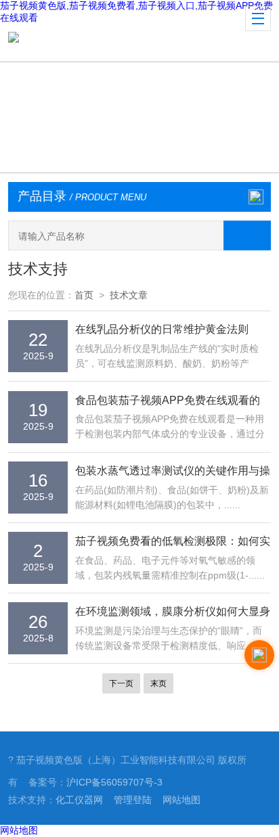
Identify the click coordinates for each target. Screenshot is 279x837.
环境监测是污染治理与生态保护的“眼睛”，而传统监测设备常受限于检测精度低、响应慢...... (168, 639)
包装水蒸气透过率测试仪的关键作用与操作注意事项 (172, 472)
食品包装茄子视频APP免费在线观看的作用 (167, 401)
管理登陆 (133, 799)
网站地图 (181, 799)
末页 (158, 683)
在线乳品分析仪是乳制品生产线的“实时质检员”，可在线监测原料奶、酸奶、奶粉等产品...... (167, 357)
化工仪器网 (79, 799)
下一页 (121, 683)
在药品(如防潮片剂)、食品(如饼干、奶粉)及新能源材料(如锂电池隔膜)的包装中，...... (172, 497)
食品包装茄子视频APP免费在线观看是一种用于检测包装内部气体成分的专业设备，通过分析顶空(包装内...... (170, 427)
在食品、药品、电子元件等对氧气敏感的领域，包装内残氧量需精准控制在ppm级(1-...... (170, 568)
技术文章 (129, 295)
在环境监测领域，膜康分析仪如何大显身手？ (172, 612)
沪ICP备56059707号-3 (114, 782)
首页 (83, 295)
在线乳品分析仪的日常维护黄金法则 (162, 329)
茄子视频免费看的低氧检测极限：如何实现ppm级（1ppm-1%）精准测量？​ (172, 542)
